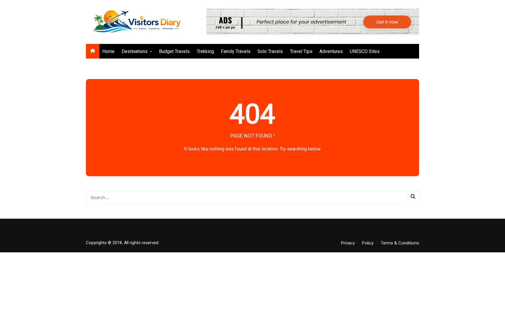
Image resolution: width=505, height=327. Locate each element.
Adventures (331, 51)
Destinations (135, 51)
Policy (367, 243)
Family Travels (235, 51)
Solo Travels (270, 51)
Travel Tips (301, 51)
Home (108, 51)
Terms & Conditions (400, 243)
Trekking (205, 51)
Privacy (348, 243)
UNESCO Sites (365, 51)
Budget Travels (174, 51)
